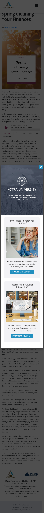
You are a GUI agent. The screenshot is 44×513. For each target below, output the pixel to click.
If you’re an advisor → (22, 336)
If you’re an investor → (22, 272)
